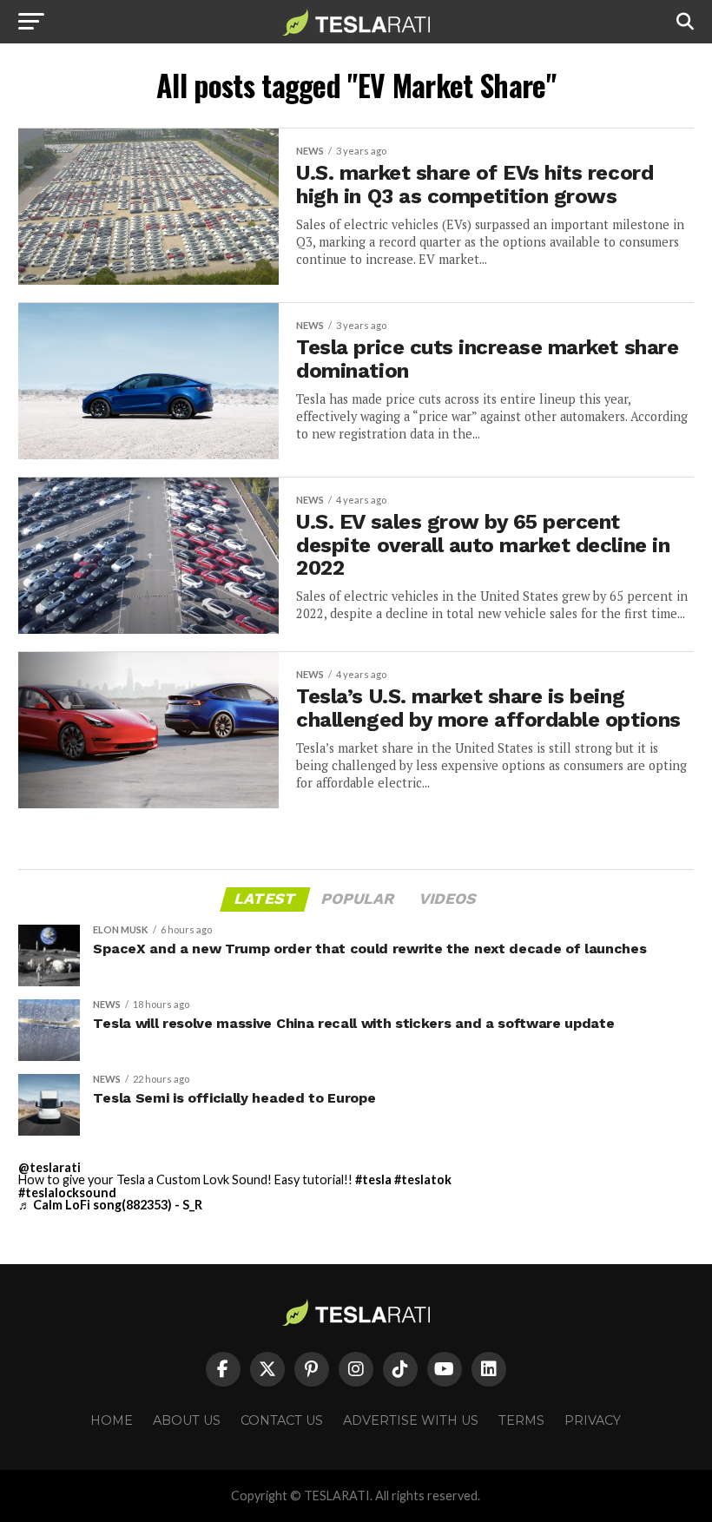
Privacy (592, 1420)
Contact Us (282, 1420)
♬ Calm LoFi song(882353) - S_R (110, 1204)
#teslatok (423, 1179)
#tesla (373, 1179)
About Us (187, 1420)
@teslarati (49, 1167)
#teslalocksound (67, 1192)
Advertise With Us (410, 1420)
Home (111, 1420)
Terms (521, 1420)
